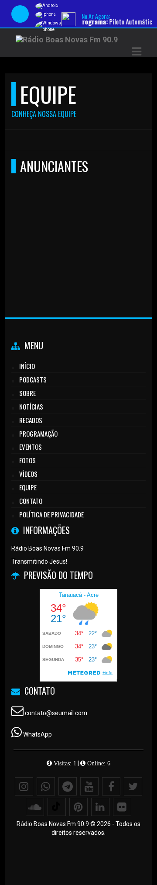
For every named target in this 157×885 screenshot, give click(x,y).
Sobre (27, 393)
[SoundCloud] (35, 807)
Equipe (28, 487)
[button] (136, 51)
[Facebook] (111, 786)
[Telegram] (67, 786)
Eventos (30, 446)
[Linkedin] (100, 807)
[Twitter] (133, 786)
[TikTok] (57, 807)
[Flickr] (122, 807)
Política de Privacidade (51, 514)
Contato (30, 501)
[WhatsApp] (46, 786)
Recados (30, 420)
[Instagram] (24, 786)
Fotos (27, 460)
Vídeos (28, 474)
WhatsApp (37, 734)
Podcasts (33, 379)
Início (27, 366)
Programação (38, 433)
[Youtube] (89, 786)
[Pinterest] (78, 807)
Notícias (31, 406)
